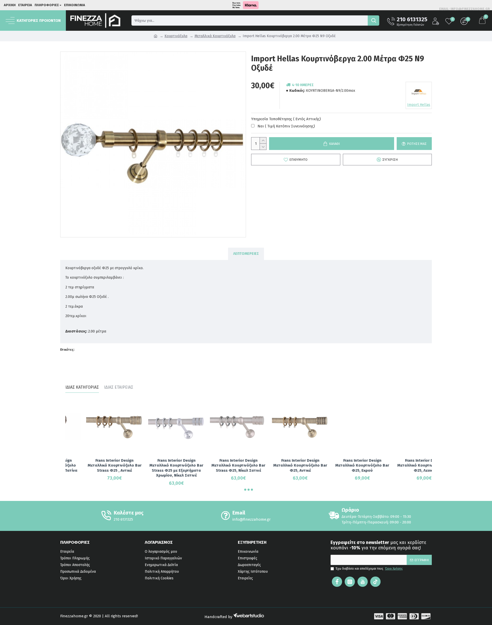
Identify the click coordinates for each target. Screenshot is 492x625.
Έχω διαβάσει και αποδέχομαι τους (369, 568)
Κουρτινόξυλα (176, 36)
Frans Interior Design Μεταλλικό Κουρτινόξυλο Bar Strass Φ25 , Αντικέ (94, 465)
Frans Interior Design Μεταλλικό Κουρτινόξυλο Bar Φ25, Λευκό (403, 465)
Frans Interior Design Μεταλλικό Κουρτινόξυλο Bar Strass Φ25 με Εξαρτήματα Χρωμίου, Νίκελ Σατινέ (155, 468)
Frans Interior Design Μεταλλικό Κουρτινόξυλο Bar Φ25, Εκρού (341, 465)
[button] (245, 490)
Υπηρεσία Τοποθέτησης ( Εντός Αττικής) (286, 119)
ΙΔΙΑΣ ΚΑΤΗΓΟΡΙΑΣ (82, 387)
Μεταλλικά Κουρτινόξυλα (214, 36)
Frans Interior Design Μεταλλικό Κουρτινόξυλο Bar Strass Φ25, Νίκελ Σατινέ (217, 465)
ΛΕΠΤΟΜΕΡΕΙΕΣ (246, 253)
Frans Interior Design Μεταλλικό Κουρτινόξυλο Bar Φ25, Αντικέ (279, 465)
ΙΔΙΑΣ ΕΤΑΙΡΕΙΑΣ (118, 387)
